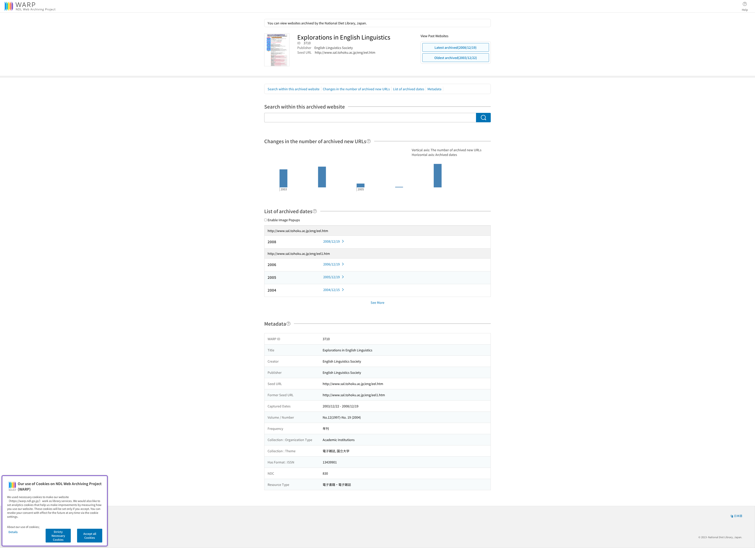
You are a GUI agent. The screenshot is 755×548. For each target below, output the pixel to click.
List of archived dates (408, 89)
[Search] (483, 117)
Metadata (434, 89)
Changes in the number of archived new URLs (356, 89)
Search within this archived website (293, 89)
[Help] (368, 141)
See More (377, 302)
